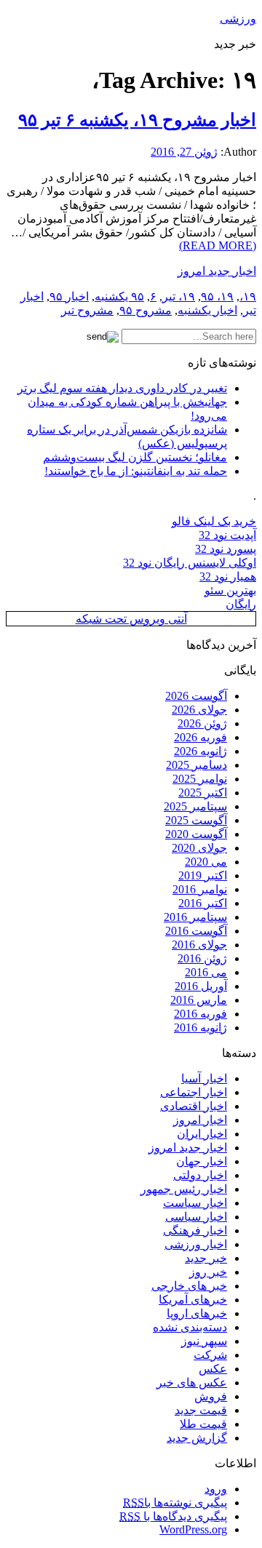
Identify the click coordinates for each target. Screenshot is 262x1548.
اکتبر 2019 (202, 875)
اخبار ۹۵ (69, 296)
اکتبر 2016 (202, 903)
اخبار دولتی (200, 1175)
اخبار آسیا (204, 1078)
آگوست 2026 (196, 696)
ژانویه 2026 (200, 751)
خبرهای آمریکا (193, 1299)
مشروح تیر (87, 310)
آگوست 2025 (196, 820)
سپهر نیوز (204, 1341)
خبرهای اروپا (197, 1313)
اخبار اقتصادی (193, 1106)
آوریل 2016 (201, 986)
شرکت (210, 1355)
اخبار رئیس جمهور (183, 1189)
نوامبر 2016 (199, 889)
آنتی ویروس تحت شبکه (131, 619)
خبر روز (208, 1272)
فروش (210, 1396)
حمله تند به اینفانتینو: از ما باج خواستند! (135, 471)
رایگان (241, 604)
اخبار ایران (202, 1134)
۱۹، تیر (178, 296)
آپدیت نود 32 (227, 535)
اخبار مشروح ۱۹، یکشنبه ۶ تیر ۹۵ (137, 120)
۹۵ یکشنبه (119, 296)
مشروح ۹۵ (145, 310)
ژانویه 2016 (200, 1027)
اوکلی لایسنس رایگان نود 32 (189, 562)
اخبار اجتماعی (193, 1092)
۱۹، (247, 296)
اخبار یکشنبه (207, 310)
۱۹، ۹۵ (217, 296)
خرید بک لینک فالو (214, 521)
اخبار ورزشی (195, 1244)
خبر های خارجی (189, 1286)
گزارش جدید (197, 1438)
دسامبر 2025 (196, 765)
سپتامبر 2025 (195, 806)
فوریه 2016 (200, 1014)
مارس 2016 (198, 1000)
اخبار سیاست (195, 1203)
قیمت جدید (201, 1410)
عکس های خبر (191, 1382)
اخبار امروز (200, 1120)
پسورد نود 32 (225, 549)
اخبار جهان (201, 1161)
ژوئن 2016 (202, 958)
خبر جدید (206, 1258)
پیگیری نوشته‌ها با (175, 1502)
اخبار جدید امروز (217, 271)
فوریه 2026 (200, 737)
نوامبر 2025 (199, 779)
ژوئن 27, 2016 (184, 151)
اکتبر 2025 (202, 792)
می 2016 (206, 972)
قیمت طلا (203, 1424)
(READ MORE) (217, 245)
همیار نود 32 (227, 576)
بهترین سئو (230, 590)
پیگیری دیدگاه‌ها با (173, 1516)
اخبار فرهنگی (195, 1230)
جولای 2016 (199, 944)
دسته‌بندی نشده (190, 1327)
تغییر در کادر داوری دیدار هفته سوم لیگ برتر (122, 388)
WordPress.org (193, 1529)
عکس (213, 1369)
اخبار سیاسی (196, 1216)
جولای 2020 (199, 848)
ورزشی (238, 18)
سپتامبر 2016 (195, 917)
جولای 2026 (199, 709)
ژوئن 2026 (202, 723)
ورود (216, 1489)
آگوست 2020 (196, 834)
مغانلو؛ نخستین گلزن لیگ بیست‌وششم (135, 457)
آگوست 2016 (196, 931)
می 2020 (206, 861)
